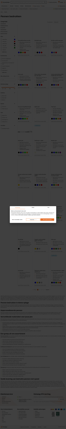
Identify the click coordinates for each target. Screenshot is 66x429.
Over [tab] (48, 207)
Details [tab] (33, 207)
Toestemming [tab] (17, 207)
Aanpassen (32, 219)
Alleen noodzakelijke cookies (17, 219)
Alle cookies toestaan (47, 219)
